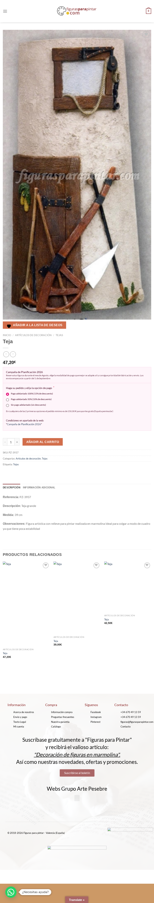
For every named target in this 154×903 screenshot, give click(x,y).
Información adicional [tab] (39, 487)
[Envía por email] (26, 473)
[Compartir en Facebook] (13, 473)
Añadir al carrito (42, 442)
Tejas (59, 335)
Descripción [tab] (11, 487)
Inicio (7, 335)
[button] (77, 798)
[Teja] (26, 603)
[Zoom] (7, 324)
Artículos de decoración (33, 335)
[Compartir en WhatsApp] (6, 473)
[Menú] (5, 11)
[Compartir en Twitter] (20, 473)
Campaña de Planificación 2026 (24, 424)
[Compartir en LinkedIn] (40, 473)
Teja (5, 653)
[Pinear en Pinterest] (33, 473)
